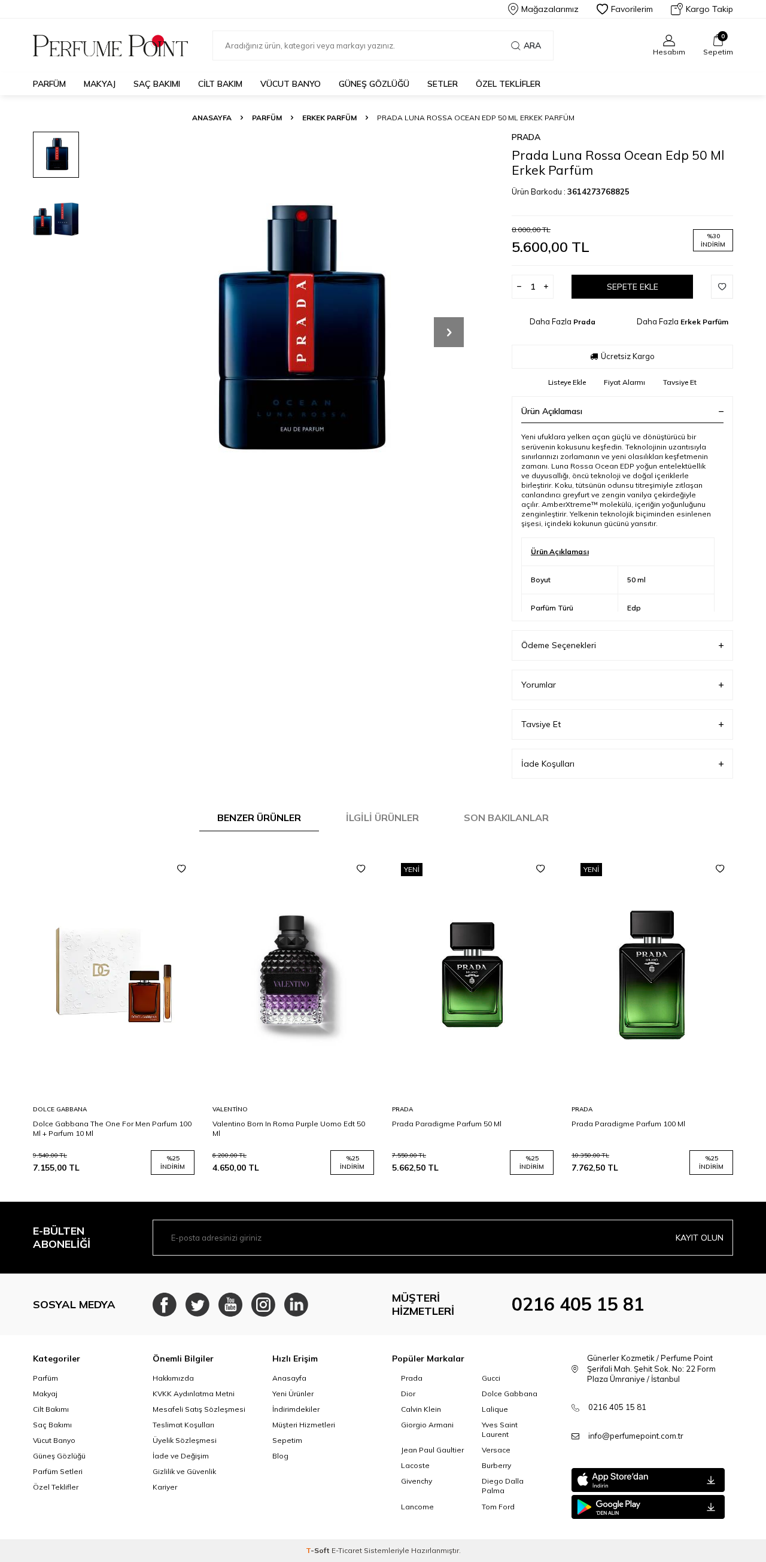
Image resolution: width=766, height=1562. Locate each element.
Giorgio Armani (427, 1424)
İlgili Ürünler (382, 817)
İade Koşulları (547, 763)
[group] (293, 332)
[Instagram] (263, 1305)
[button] (449, 332)
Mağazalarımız (550, 9)
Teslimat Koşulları (183, 1424)
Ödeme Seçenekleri (558, 645)
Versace (496, 1449)
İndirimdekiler (296, 1409)
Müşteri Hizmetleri (303, 1424)
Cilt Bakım (220, 83)
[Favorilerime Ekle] (181, 869)
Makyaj (99, 83)
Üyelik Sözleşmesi (185, 1440)
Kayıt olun (700, 1237)
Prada (526, 137)
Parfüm (49, 83)
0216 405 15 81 (578, 1304)
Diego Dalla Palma (503, 1485)
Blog (280, 1455)
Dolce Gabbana (60, 1109)
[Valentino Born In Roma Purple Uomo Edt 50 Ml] (293, 975)
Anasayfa (212, 117)
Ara (532, 45)
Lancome (417, 1506)
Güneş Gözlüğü (374, 83)
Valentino (230, 1109)
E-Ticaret (347, 1550)
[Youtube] (230, 1305)
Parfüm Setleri (58, 1471)
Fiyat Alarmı (624, 382)
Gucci (491, 1377)
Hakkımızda (173, 1377)
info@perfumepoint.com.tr (635, 1436)
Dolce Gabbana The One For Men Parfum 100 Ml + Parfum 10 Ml (112, 1128)
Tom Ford (498, 1506)
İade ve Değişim (181, 1455)
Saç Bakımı (156, 83)
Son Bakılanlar (506, 817)
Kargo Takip (709, 9)
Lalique (495, 1409)
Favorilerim (632, 9)
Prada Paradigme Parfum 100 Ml (628, 1123)
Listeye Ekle (567, 382)
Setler (442, 83)
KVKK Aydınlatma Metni (194, 1393)
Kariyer (165, 1486)
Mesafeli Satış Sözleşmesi (199, 1409)
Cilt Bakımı (51, 1409)
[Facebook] (165, 1305)
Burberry (496, 1465)
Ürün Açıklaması (551, 411)
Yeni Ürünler (293, 1393)
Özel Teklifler (508, 83)
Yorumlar (538, 684)
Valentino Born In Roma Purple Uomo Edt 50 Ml (288, 1128)
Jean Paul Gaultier (432, 1449)
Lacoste (415, 1465)
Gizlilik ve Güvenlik (184, 1471)
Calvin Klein (421, 1409)
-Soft (319, 1550)
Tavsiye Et (680, 382)
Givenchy (416, 1480)
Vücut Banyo (290, 83)
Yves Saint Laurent (500, 1429)
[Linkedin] (296, 1305)
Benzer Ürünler (259, 817)
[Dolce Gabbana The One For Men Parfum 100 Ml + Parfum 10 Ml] (113, 975)
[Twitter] (197, 1305)
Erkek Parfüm (329, 117)
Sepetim (287, 1440)
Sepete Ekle (632, 286)
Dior (408, 1393)
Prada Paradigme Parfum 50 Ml (446, 1123)
